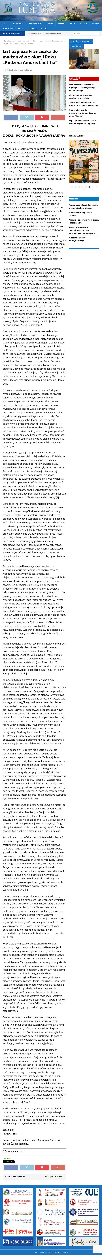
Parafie (83, 23)
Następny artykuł (54, 1176)
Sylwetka (74, 41)
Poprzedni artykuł (15, 1176)
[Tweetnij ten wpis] (27, 117)
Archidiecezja (35, 23)
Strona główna (25, 70)
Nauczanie (86, 41)
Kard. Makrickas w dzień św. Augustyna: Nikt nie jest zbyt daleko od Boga (82, 87)
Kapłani (61, 23)
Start (5, 23)
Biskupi (49, 23)
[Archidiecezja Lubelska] (51, 10)
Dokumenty (8, 29)
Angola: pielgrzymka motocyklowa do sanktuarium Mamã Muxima (83, 113)
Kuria (72, 23)
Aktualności (18, 23)
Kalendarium (76, 46)
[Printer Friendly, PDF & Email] (7, 1158)
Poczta (21, 29)
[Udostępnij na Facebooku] (11, 117)
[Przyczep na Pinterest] (42, 117)
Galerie (95, 23)
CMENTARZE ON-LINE (38, 29)
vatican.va (17, 1151)
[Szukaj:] (86, 33)
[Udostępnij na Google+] (58, 117)
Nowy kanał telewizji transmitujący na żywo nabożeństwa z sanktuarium (82, 230)
